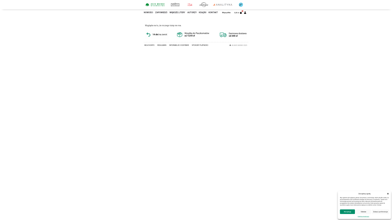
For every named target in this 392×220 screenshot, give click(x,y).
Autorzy (192, 12)
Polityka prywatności (363, 216)
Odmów (363, 212)
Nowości (148, 12)
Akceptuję (347, 212)
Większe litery (177, 12)
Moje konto (149, 45)
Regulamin (161, 45)
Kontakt (213, 12)
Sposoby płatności (200, 45)
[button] (388, 194)
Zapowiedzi (161, 12)
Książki (202, 12)
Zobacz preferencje (380, 212)
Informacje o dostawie (179, 45)
